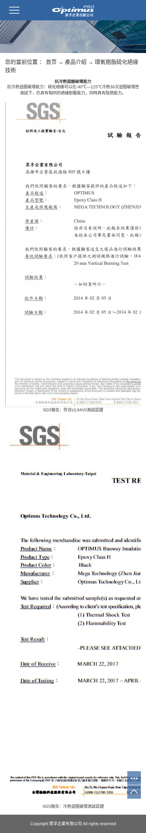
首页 (51, 62)
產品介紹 (76, 62)
